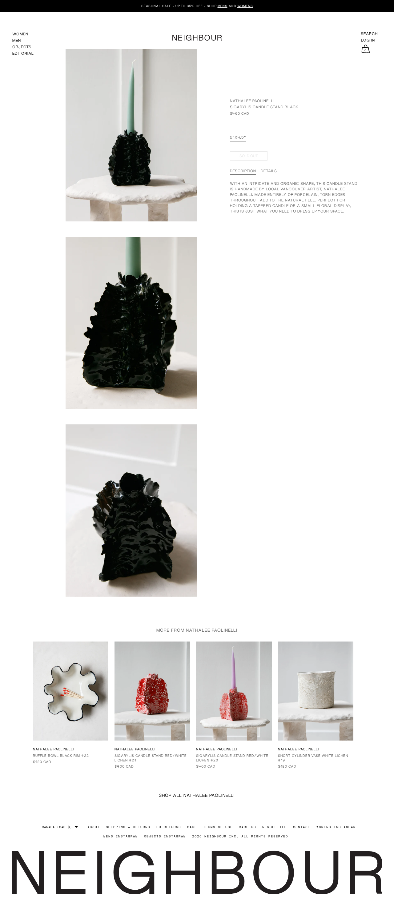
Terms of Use (218, 827)
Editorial (23, 53)
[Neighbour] (197, 37)
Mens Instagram (120, 836)
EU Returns (168, 827)
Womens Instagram (336, 827)
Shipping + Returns (128, 827)
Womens (245, 6)
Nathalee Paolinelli (252, 100)
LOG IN (368, 40)
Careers (247, 827)
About (93, 827)
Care (192, 827)
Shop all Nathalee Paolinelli (197, 795)
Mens (222, 6)
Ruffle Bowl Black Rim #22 (61, 755)
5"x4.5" (238, 137)
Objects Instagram (165, 836)
